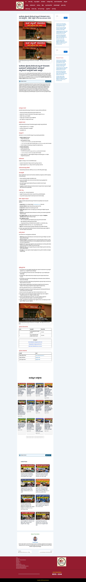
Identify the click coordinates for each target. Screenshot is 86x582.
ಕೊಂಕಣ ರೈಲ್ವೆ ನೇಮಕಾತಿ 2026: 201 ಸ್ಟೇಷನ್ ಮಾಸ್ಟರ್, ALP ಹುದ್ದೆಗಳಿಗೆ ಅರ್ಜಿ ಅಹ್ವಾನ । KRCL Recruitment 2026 (48, 426)
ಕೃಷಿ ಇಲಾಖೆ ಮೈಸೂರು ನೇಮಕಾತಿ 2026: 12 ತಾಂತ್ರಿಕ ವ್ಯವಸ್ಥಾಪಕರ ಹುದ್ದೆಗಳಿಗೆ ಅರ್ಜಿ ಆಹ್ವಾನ (22, 426)
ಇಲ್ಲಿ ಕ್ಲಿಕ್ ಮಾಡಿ (38, 357)
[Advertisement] (35, 99)
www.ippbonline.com (36, 204)
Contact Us (18, 558)
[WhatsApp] (57, 574)
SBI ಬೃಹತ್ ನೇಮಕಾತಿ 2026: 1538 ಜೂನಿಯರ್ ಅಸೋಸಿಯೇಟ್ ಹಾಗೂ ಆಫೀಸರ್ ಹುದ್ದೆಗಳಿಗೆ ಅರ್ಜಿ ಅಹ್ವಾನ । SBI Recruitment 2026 (39, 427)
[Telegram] (53, 574)
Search (57, 16)
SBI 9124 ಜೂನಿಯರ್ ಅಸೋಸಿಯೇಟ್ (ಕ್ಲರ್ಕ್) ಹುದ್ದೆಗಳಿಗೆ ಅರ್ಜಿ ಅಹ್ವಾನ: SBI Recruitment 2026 (30, 408)
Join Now (48, 81)
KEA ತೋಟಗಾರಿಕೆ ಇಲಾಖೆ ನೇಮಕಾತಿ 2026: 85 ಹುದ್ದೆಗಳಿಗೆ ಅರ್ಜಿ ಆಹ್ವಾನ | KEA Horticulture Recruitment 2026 (30, 426)
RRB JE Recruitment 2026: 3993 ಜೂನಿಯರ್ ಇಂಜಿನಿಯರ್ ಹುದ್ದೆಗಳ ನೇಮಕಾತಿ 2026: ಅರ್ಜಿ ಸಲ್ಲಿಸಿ (31, 391)
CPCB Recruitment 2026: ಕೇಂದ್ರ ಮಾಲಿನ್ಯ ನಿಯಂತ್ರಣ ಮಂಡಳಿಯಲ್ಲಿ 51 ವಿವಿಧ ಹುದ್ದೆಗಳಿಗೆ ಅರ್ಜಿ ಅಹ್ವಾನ (22, 391)
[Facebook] (55, 574)
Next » (42, 437)
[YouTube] (61, 574)
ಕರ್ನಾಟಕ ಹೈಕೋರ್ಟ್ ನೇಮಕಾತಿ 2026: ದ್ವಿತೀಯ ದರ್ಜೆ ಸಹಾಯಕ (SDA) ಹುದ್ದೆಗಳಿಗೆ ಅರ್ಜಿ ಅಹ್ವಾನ (39, 408)
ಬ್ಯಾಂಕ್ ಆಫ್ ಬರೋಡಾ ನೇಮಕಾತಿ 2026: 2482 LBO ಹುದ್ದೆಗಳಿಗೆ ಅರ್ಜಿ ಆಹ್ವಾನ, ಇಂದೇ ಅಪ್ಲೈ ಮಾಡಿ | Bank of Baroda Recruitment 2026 (48, 392)
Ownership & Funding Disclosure (21, 568)
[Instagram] (59, 574)
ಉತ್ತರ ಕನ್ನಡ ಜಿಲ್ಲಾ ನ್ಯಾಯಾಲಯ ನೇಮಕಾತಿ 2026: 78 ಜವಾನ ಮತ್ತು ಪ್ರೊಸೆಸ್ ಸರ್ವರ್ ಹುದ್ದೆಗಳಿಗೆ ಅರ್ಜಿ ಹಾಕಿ (48, 408)
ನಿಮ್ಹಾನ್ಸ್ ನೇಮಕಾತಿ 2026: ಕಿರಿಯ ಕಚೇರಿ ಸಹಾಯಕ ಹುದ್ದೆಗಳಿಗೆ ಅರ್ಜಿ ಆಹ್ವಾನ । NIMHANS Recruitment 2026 (39, 391)
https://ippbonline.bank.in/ (40, 355)
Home (17, 557)
